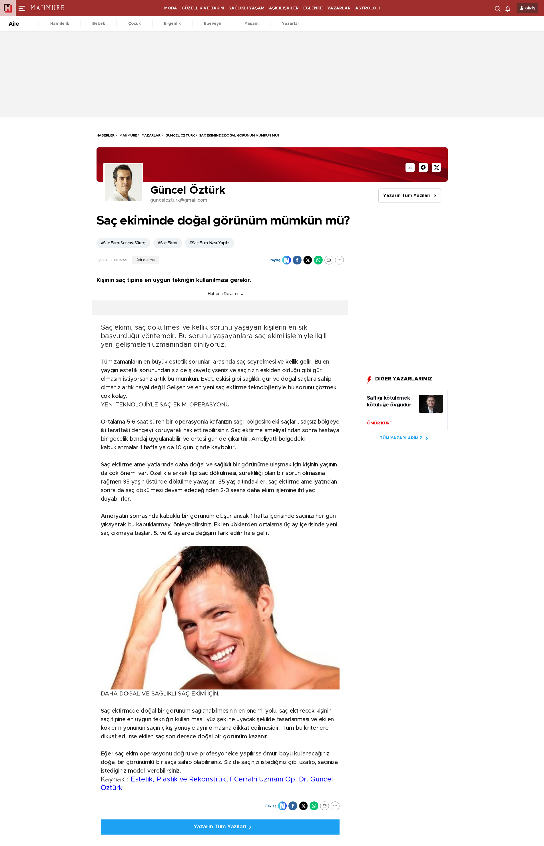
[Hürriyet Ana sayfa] (8, 8)
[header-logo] (49, 8)
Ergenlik (172, 24)
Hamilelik (59, 24)
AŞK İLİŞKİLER (284, 8)
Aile (14, 24)
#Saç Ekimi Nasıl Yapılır (209, 243)
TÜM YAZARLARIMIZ (401, 438)
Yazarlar (290, 24)
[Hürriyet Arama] (498, 8)
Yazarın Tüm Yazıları (406, 195)
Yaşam (251, 24)
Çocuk (134, 24)
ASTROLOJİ (367, 8)
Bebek (98, 24)
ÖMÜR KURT (380, 423)
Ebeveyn (212, 24)
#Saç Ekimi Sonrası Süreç (123, 243)
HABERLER (106, 135)
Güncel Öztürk (180, 135)
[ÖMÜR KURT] (431, 405)
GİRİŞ (530, 8)
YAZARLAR (339, 8)
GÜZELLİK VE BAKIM (203, 8)
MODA (170, 8)
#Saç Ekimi (167, 243)
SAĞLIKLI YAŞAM (246, 8)
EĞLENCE (313, 8)
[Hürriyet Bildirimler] (509, 8)
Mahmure (128, 135)
